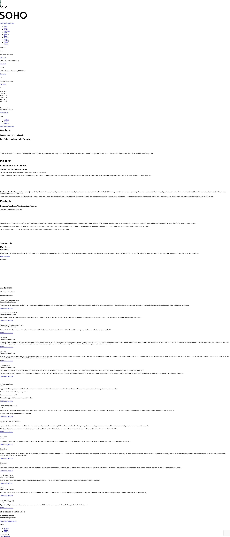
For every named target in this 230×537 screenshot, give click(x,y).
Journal (6, 42)
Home (5, 26)
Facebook (6, 120)
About (5, 28)
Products (6, 34)
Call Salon (3, 57)
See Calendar (4, 112)
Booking (2, 536)
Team (5, 32)
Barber (5, 39)
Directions (3, 64)
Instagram (6, 123)
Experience (7, 31)
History (6, 29)
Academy (6, 41)
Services (6, 37)
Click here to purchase (6, 308)
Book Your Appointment (7, 23)
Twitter (6, 121)
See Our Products (5, 256)
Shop (5, 36)
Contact (6, 44)
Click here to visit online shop (8, 521)
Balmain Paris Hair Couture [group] (13, 165)
